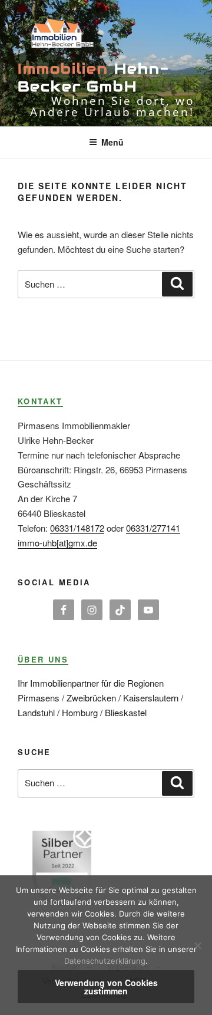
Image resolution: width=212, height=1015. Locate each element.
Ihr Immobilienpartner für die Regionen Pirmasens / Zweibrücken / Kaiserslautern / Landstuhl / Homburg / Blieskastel (100, 698)
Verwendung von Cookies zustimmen (106, 987)
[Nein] (197, 945)
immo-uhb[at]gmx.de (57, 542)
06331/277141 (153, 528)
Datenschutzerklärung (104, 960)
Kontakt (40, 401)
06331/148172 (77, 528)
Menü (112, 142)
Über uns (43, 659)
